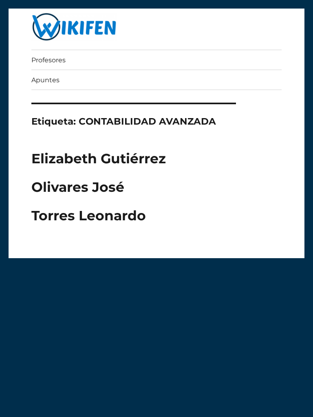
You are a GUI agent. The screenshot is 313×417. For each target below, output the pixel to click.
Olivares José (77, 187)
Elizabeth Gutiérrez (98, 158)
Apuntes (45, 80)
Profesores (48, 60)
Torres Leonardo (88, 215)
